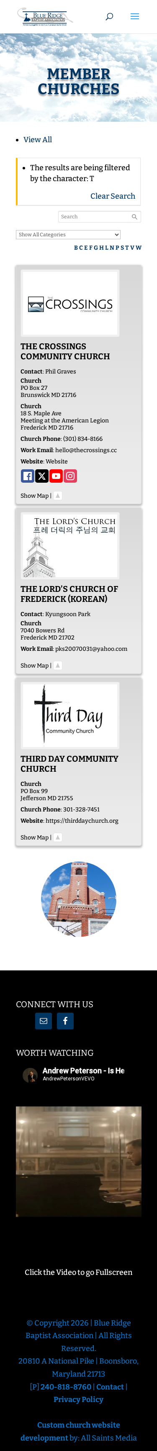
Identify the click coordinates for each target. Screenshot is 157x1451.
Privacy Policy (78, 1399)
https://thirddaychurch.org (82, 820)
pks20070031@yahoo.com (91, 649)
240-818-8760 (67, 1387)
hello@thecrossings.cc (86, 450)
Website (57, 461)
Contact (110, 1387)
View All (37, 139)
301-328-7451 (81, 809)
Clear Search (112, 196)
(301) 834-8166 (83, 439)
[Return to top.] (57, 495)
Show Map (35, 495)
